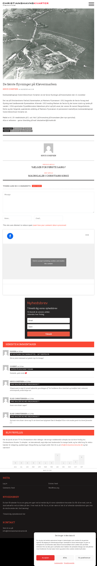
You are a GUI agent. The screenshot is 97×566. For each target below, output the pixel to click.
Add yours (37, 186)
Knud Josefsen (10, 89)
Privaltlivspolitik (69, 563)
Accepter (45, 558)
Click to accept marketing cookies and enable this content (48, 262)
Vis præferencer (84, 558)
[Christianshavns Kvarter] (25, 4)
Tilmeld (48, 334)
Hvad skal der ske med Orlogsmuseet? (25, 384)
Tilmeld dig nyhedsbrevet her (14, 514)
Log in (5, 483)
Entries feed (53, 483)
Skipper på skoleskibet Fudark (22, 369)
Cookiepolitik (58, 563)
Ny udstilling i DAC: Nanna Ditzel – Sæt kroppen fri (30, 354)
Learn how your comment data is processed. (49, 225)
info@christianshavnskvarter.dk (72, 445)
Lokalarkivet (26, 131)
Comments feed (9, 488)
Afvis (65, 558)
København (18, 128)
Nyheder (28, 128)
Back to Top (47, 470)
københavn (15, 131)
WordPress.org (53, 488)
